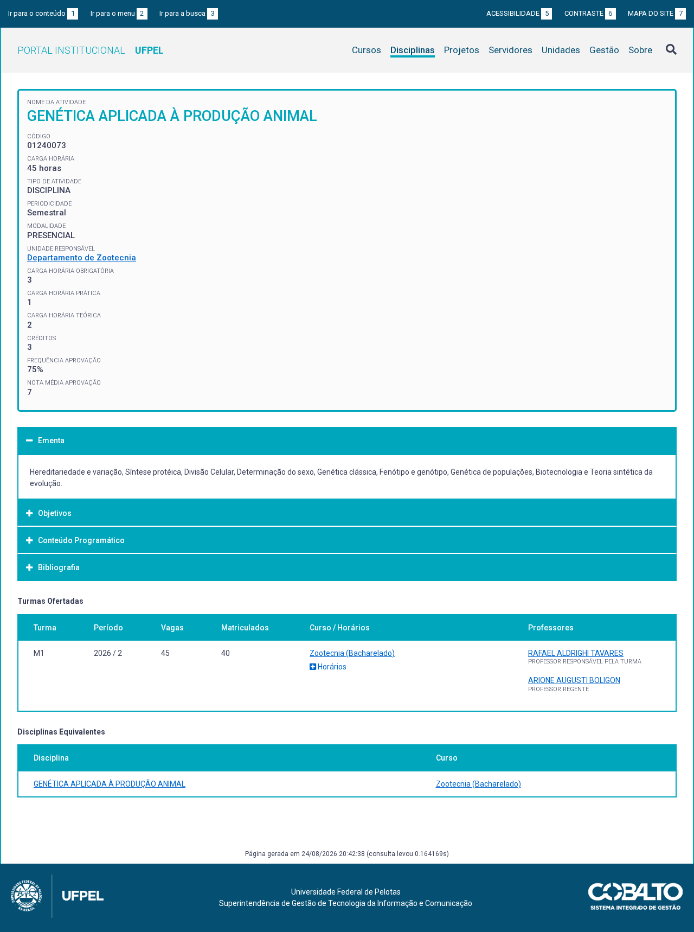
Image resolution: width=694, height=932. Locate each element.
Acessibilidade (517, 13)
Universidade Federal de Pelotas (346, 892)
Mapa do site (655, 13)
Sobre (640, 49)
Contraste (588, 13)
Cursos (366, 49)
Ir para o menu (117, 13)
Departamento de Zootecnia (81, 258)
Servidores (510, 49)
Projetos (461, 49)
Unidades (561, 49)
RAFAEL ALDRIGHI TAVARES (576, 653)
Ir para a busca (187, 13)
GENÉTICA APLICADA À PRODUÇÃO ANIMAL (109, 784)
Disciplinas (412, 49)
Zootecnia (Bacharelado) (352, 653)
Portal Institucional (90, 50)
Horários (331, 666)
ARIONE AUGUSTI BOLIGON (574, 680)
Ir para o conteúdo (41, 13)
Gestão (604, 49)
